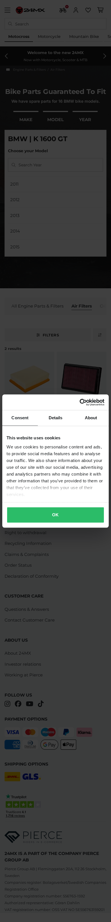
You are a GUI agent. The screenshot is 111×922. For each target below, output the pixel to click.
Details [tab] (56, 417)
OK (55, 514)
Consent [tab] (19, 417)
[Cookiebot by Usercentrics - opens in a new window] (79, 402)
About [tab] (91, 417)
